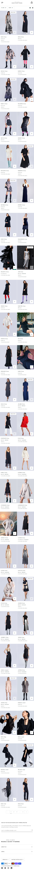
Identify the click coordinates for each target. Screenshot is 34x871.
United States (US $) (16, 859)
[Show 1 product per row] (30, 7)
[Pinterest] (5, 868)
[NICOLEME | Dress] (8, 156)
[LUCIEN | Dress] (8, 556)
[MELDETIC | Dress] (8, 258)
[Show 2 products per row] (32, 7)
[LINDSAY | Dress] (8, 524)
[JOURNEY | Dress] (8, 623)
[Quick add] (14, 32)
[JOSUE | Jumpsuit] (8, 656)
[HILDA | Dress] (8, 390)
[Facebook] (2, 868)
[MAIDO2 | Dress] (8, 325)
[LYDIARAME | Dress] (8, 491)
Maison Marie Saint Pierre (9, 865)
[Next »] (26, 811)
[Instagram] (8, 868)
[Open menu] (3, 2)
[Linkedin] (11, 868)
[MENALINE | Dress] (8, 357)
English (5, 859)
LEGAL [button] (3, 851)
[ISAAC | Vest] (8, 790)
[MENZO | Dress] (8, 292)
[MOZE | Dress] (8, 225)
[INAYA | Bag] (8, 723)
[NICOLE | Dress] (8, 57)
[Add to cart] (14, 732)
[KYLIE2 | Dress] (8, 589)
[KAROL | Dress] (8, 458)
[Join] (31, 830)
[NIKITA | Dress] (8, 124)
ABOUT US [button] (3, 846)
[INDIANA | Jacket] (8, 755)
